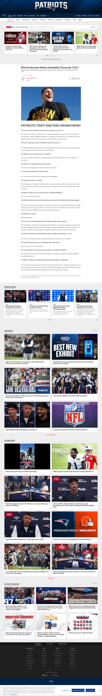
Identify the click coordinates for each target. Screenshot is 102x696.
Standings (44, 665)
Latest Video (29, 653)
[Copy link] (79, 78)
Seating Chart (57, 660)
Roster (43, 650)
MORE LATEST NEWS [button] (51, 434)
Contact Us (72, 668)
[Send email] (76, 79)
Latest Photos (30, 658)
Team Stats (44, 658)
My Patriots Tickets (57, 653)
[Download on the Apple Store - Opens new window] (45, 675)
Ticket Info (58, 650)
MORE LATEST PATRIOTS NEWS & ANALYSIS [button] (51, 59)
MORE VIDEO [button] (51, 578)
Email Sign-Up (72, 655)
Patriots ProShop (72, 650)
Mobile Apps (72, 660)
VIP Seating (57, 658)
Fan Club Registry (72, 653)
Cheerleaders (29, 665)
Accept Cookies (90, 690)
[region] (51, 690)
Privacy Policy (13, 694)
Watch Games (57, 665)
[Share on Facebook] (70, 79)
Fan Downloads (73, 658)
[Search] (75, 16)
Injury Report (43, 655)
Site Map (30, 668)
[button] (47, 55)
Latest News (29, 650)
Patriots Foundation (30, 660)
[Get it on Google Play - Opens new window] (55, 676)
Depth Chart (43, 653)
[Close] (99, 690)
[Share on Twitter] (73, 79)
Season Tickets (58, 655)
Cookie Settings (65, 690)
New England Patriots (31, 77)
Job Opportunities (72, 665)
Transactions (43, 660)
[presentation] (97, 55)
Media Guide (72, 663)
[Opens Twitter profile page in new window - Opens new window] (28, 80)
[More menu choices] (48, 15)
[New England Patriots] (51, 682)
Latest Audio (29, 655)
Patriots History (30, 663)
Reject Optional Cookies (78, 690)
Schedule (44, 663)
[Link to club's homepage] (4, 15)
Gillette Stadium (57, 663)
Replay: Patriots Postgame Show (20, 27)
